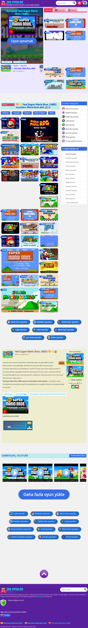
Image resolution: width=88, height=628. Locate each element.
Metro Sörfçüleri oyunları (22, 537)
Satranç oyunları (49, 537)
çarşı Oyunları (70, 174)
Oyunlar (48, 10)
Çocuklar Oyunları (71, 190)
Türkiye (6, 615)
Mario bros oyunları (72, 109)
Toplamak (16, 113)
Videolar (72, 10)
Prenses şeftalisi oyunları (74, 141)
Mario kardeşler (40, 113)
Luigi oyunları (70, 121)
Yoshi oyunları (70, 125)
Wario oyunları (70, 137)
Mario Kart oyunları (72, 129)
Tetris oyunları (72, 537)
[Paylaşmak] (41, 66)
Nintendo (6, 113)
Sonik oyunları (19, 513)
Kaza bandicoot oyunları (21, 529)
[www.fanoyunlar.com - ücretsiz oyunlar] (12, 590)
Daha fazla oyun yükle (44, 494)
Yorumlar (60, 10)
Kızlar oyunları (70, 178)
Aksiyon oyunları (71, 170)
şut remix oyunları (71, 133)
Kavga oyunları (70, 182)
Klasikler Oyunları (71, 113)
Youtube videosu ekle (78, 456)
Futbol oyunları (70, 166)
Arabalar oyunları (71, 186)
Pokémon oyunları (42, 513)
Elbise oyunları (70, 198)
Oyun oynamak (22, 41)
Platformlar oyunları (72, 117)
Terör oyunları (70, 194)
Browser (27, 113)
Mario (52, 113)
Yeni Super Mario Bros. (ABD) (61, 623)
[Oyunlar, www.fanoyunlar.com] (12, 3)
